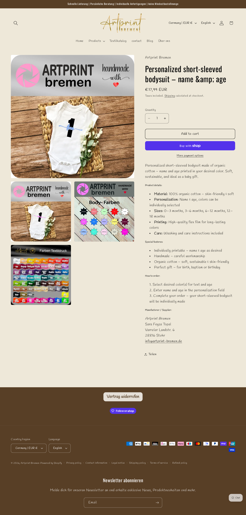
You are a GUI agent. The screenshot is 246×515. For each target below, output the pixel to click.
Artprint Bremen (30, 463)
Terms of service (159, 463)
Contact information (96, 463)
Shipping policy (137, 463)
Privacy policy (73, 463)
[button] (15, 23)
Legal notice (118, 463)
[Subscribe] (157, 503)
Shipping (170, 96)
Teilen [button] (152, 354)
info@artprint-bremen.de (163, 341)
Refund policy (179, 463)
